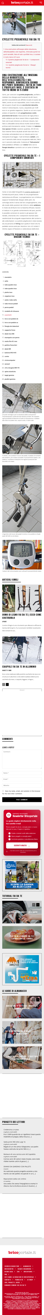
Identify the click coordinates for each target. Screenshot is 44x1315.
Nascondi (29, 45)
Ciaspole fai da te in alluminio (19, 666)
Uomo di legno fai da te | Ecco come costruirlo (21, 616)
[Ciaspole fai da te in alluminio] (22, 650)
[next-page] (7, 684)
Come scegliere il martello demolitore (22, 1032)
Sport (4, 621)
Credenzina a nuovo (11, 1130)
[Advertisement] (22, 713)
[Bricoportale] (22, 2)
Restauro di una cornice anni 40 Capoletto (19, 1154)
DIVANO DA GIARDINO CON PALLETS (17, 1166)
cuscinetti (8, 315)
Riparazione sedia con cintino (15, 1179)
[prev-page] (3, 684)
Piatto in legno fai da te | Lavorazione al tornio (22, 937)
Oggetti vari (7, 670)
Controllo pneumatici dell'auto (22, 912)
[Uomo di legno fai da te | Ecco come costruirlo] (22, 598)
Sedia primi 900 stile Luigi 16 (14, 1142)
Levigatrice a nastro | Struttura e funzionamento (22, 1057)
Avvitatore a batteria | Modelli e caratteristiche (22, 1007)
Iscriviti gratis (20, 845)
